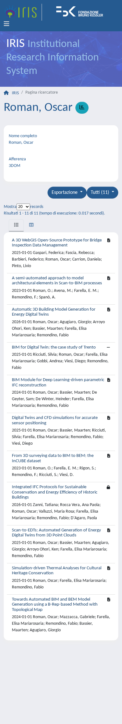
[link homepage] (23, 12)
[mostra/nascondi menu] (6, 24)
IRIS (15, 93)
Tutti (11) (100, 192)
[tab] (16, 225)
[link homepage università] (81, 12)
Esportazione (65, 192)
